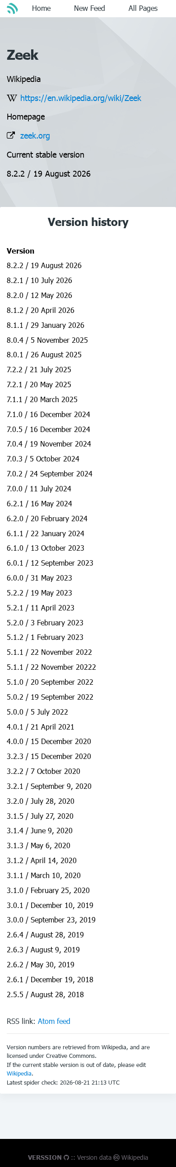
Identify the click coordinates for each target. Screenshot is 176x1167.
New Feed (89, 8)
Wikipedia (19, 1073)
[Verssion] (13, 8)
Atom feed (54, 1021)
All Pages (143, 8)
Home (41, 8)
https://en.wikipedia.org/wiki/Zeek (80, 97)
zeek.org (35, 135)
